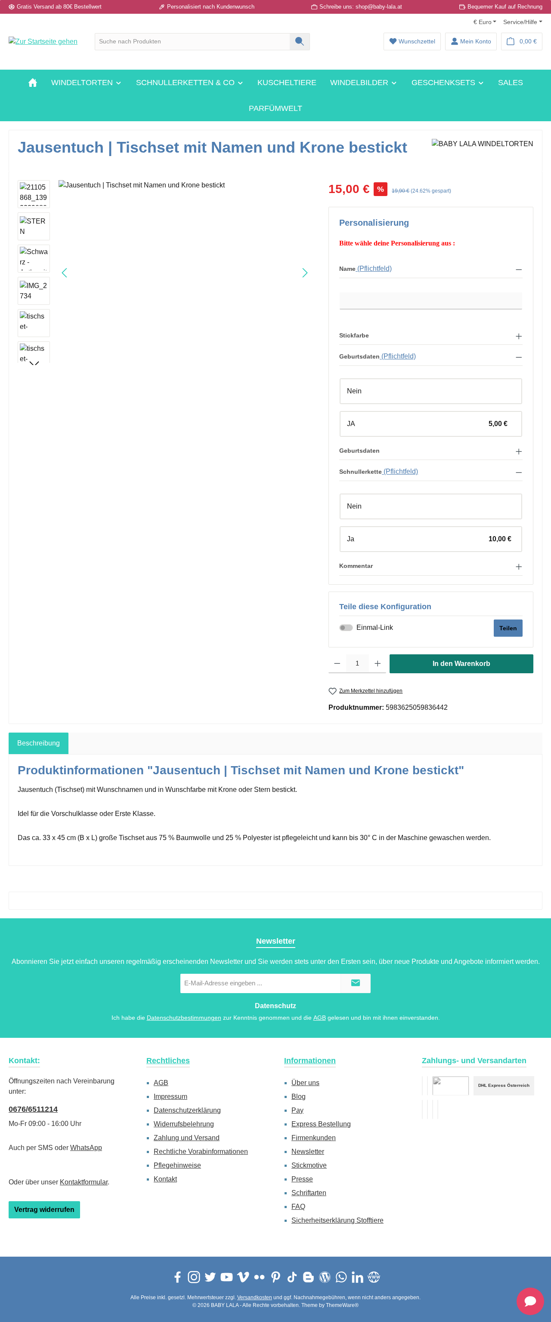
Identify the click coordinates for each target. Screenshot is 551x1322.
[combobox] (192, 41)
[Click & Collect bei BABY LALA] (432, 1109)
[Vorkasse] (422, 1085)
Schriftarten (308, 1192)
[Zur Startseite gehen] (43, 41)
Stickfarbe (354, 335)
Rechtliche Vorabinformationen (201, 1151)
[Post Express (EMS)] (437, 1109)
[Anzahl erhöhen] (378, 663)
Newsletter (307, 1151)
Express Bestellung (321, 1124)
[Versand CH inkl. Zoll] (422, 1109)
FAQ (298, 1206)
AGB (319, 1017)
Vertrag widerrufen (44, 1209)
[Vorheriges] (65, 273)
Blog (298, 1096)
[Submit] (356, 983)
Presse (302, 1179)
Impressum (170, 1096)
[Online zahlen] (427, 1085)
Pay (297, 1110)
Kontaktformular (84, 1182)
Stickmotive (309, 1165)
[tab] (38, 743)
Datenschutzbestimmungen (184, 1017)
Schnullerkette (360, 471)
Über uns (305, 1082)
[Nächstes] (304, 273)
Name (347, 268)
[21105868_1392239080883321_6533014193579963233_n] (185, 272)
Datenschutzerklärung (187, 1110)
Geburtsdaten (359, 356)
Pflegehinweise (177, 1165)
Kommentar (356, 565)
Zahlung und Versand (187, 1137)
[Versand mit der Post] (427, 1109)
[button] (431, 268)
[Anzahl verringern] (337, 663)
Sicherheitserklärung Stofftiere (337, 1220)
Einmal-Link (374, 627)
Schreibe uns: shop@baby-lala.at (360, 6)
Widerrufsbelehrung (184, 1124)
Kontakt (165, 1179)
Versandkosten (254, 1297)
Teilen (508, 628)
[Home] (32, 82)
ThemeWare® (342, 1305)
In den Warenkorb (461, 663)
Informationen (310, 1060)
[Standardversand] (450, 1085)
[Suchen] (300, 41)
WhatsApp (86, 1147)
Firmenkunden (313, 1137)
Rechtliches (168, 1060)
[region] (164, 272)
